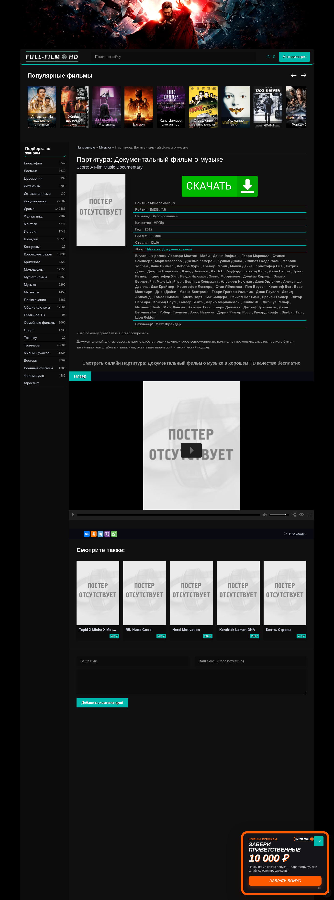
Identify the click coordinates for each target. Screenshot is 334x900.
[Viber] (107, 534)
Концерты (32, 247)
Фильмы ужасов (36, 353)
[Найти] (251, 57)
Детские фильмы (37, 194)
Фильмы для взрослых (34, 379)
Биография (33, 163)
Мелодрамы (34, 269)
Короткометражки (38, 254)
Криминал (32, 262)
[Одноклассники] (94, 534)
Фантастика (33, 216)
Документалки (35, 201)
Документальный (177, 249)
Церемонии (33, 178)
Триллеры (32, 345)
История (30, 231)
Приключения (35, 300)
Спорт (29, 330)
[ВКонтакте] (87, 534)
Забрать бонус (285, 881)
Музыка (30, 285)
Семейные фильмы (40, 322)
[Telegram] (100, 534)
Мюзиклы (31, 292)
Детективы (32, 186)
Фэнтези (30, 224)
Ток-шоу (30, 338)
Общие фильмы (37, 307)
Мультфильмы (35, 277)
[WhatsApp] (114, 534)
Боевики (30, 171)
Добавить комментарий (102, 702)
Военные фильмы (38, 368)
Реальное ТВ (34, 315)
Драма (29, 209)
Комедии (31, 239)
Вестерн (30, 360)
